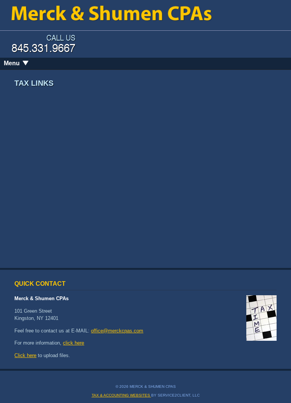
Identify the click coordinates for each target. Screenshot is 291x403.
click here (73, 343)
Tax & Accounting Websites (121, 395)
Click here (25, 355)
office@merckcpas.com (117, 331)
